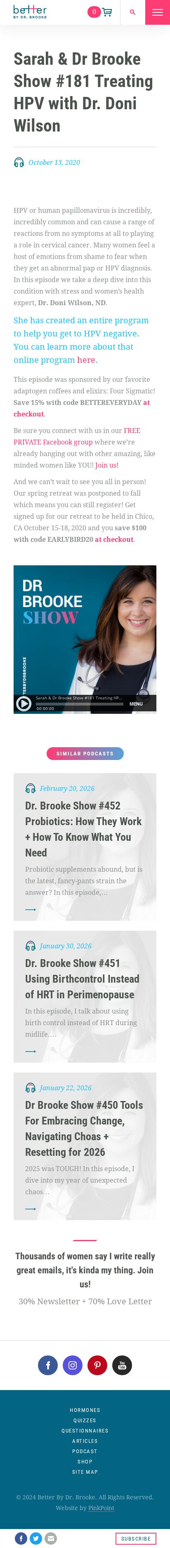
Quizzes (85, 1420)
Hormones (85, 1410)
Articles (85, 1441)
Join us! (106, 465)
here (86, 360)
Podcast (85, 1451)
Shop (85, 1462)
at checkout (114, 539)
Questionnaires (85, 1431)
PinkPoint (101, 1508)
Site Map (85, 1472)
